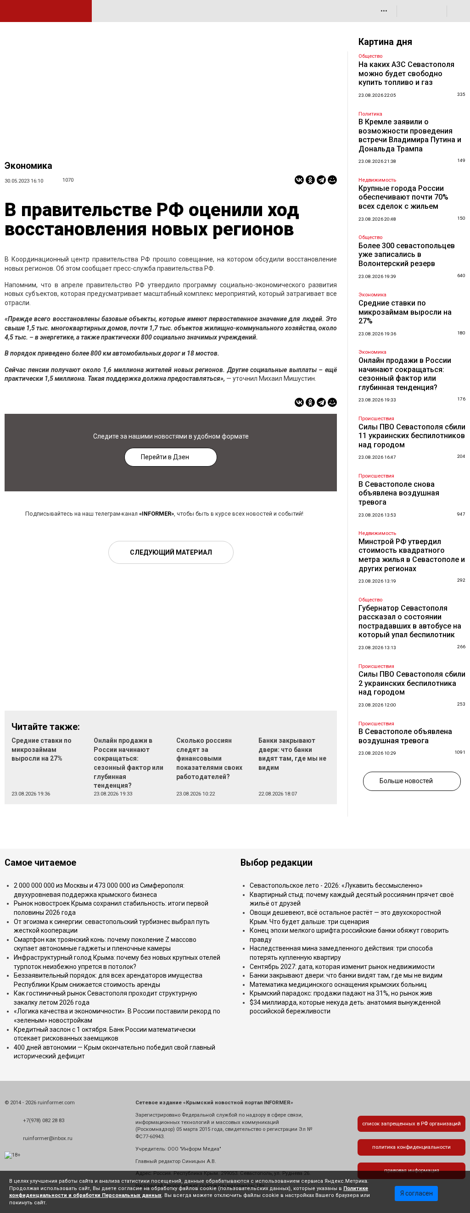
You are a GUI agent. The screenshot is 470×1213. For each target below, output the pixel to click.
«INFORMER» (156, 513)
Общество (370, 56)
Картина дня (385, 42)
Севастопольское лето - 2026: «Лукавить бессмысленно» (336, 885)
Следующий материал (171, 552)
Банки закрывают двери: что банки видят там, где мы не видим (346, 975)
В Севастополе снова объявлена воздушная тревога (398, 493)
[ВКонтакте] (299, 179)
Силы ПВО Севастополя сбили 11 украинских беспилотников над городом (411, 436)
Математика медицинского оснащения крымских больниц (338, 984)
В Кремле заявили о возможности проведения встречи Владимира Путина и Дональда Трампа (409, 135)
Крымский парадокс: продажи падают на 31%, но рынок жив (341, 993)
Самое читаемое (40, 862)
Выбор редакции (277, 862)
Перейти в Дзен (165, 457)
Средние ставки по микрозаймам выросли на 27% (41, 749)
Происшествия (376, 419)
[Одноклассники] (310, 179)
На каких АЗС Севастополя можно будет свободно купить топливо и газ (406, 73)
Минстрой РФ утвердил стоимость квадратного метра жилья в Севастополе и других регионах (411, 555)
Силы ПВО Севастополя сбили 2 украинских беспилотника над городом (411, 683)
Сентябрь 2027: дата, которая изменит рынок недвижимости (342, 966)
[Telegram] (321, 179)
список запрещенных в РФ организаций (411, 1124)
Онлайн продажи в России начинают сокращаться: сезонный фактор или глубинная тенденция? (404, 374)
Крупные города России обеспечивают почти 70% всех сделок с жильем (403, 197)
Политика (370, 114)
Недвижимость (377, 180)
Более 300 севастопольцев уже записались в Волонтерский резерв (406, 254)
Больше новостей (406, 781)
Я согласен (416, 1193)
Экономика (28, 166)
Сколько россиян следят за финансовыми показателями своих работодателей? (209, 758)
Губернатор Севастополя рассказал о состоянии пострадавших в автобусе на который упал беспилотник (409, 622)
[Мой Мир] (332, 179)
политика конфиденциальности (411, 1147)
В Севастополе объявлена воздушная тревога (405, 736)
